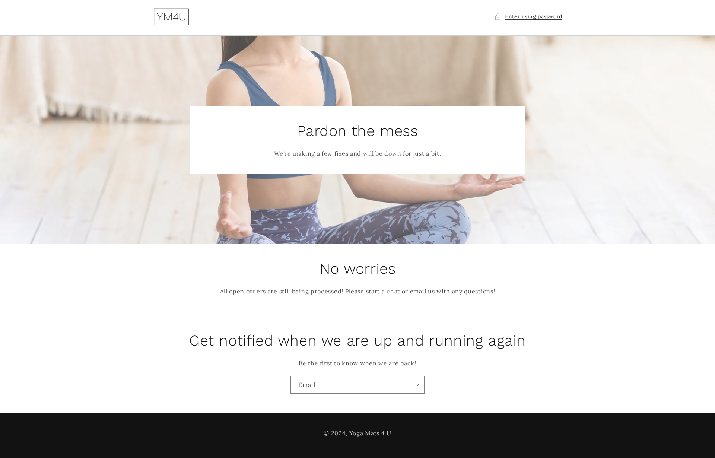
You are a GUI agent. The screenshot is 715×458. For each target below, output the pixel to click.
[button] (528, 16)
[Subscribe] (416, 385)
